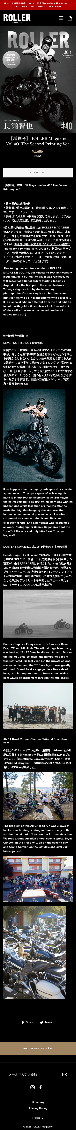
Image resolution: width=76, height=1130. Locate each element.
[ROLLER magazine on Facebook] (40, 1087)
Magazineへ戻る (41, 1048)
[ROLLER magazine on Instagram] (32, 1087)
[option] (38, 5)
